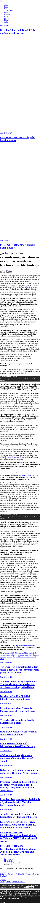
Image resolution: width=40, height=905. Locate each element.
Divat (6, 7)
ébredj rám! (32, 657)
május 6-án (28, 287)
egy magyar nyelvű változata (29, 475)
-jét (13, 457)
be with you (20, 655)
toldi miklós (32, 653)
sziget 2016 (10, 653)
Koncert (7, 14)
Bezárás (2, 902)
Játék (6, 22)
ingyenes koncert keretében (26, 646)
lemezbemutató (5, 655)
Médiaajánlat (8, 861)
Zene (6, 5)
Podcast (6, 18)
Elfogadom (30, 887)
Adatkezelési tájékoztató (12, 863)
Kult (5, 9)
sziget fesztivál (29, 655)
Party (6, 16)
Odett (16, 653)
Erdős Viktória (5, 270)
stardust (24, 657)
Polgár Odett (17, 657)
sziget (13, 655)
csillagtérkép (23, 653)
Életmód (7, 12)
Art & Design (8, 10)
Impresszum (8, 859)
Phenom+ (7, 20)
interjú (2, 659)
